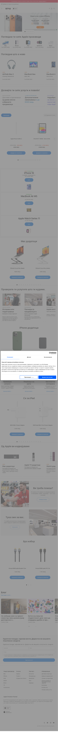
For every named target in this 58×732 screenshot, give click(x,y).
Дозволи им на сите (47, 377)
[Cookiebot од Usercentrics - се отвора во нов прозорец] (50, 353)
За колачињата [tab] (48, 357)
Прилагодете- (27, 377)
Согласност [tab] (10, 357)
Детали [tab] (29, 357)
